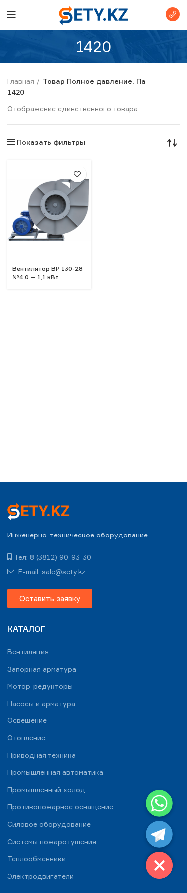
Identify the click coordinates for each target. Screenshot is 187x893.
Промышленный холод (46, 789)
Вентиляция (28, 651)
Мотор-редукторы (40, 686)
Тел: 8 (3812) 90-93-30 (52, 557)
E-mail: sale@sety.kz (50, 571)
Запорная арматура (41, 669)
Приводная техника (41, 755)
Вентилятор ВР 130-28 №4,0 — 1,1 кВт (47, 273)
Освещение (27, 720)
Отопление (26, 737)
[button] (49, 598)
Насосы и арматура (41, 703)
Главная (20, 81)
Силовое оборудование (49, 824)
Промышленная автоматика (55, 772)
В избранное (77, 173)
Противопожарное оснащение (60, 806)
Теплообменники (36, 858)
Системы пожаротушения (51, 841)
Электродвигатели (40, 876)
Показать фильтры (51, 142)
